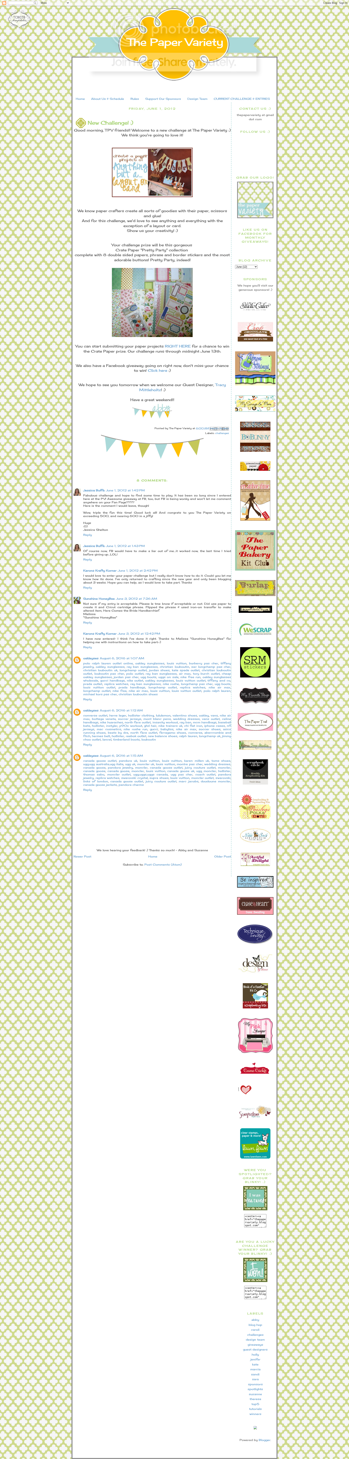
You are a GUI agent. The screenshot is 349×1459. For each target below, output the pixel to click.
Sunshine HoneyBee (99, 598)
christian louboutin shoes (138, 694)
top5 (255, 1404)
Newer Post (82, 856)
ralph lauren (188, 736)
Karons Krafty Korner (100, 570)
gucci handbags (112, 680)
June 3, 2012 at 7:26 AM (136, 598)
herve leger (117, 715)
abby (255, 1319)
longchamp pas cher (197, 684)
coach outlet (205, 774)
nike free (119, 690)
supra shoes (159, 778)
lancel (106, 739)
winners (255, 1414)
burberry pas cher (203, 663)
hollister (98, 725)
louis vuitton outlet (191, 680)
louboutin (148, 739)
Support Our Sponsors (163, 98)
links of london (95, 781)
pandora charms (131, 784)
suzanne (255, 1394)
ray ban (185, 722)
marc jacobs (188, 781)
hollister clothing (141, 715)
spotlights (255, 1389)
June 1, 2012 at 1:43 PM (125, 546)
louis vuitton (177, 663)
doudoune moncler (215, 781)
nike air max (219, 687)
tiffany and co (218, 680)
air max (185, 673)
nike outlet (135, 680)
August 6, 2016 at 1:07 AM (122, 658)
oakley (204, 715)
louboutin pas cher (109, 673)
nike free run (190, 677)
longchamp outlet (133, 670)
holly (255, 1354)
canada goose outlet (100, 760)
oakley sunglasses (149, 663)
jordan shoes (159, 670)
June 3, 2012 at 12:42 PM (139, 633)
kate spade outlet (186, 670)
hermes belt (101, 736)
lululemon (163, 715)
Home (80, 98)
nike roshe (171, 684)
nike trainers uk (170, 725)
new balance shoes (162, 736)
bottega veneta (104, 719)
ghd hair (150, 725)
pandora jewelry (120, 767)
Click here (157, 370)
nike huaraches (111, 722)
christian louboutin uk (100, 670)
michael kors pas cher (100, 694)
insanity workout (165, 722)
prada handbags (132, 687)
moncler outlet (119, 774)
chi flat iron (193, 725)
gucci (154, 729)
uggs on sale (168, 677)
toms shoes (220, 760)
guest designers (255, 1349)
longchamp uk (209, 736)
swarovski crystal (134, 778)
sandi (255, 1374)
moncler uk (145, 764)
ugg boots (149, 677)
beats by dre (118, 732)
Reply (87, 534)
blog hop (255, 1324)
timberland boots (126, 739)
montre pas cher (189, 764)
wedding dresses (186, 719)
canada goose (94, 767)
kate (255, 1364)
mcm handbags (205, 722)
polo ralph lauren (217, 690)
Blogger (264, 1440)
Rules (134, 98)
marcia (255, 1369)
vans (214, 715)
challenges (222, 433)
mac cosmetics (109, 729)
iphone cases (214, 725)
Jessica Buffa (94, 490)
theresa (255, 1399)
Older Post (222, 856)
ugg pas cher (182, 774)
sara (255, 1379)
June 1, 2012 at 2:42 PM (138, 570)
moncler (141, 767)
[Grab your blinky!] (255, 1209)
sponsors (255, 1384)
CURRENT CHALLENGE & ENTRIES (242, 98)
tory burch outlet (206, 673)
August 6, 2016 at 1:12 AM (121, 710)
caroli (255, 1329)
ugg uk (130, 764)
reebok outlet (136, 736)
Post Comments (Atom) (163, 864)
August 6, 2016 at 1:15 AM (121, 755)
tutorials (255, 1409)
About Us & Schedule (107, 98)
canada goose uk (180, 771)
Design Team (197, 98)
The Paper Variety (175, 42)
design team (255, 1339)
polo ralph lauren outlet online (108, 663)
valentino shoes (184, 715)
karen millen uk (196, 760)
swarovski (222, 778)
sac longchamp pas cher (210, 666)
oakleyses (91, 658)
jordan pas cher (126, 677)
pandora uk (128, 760)
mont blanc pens (157, 719)
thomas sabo (93, 774)
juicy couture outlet (200, 767)
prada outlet (92, 684)
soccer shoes (209, 729)
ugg (199, 771)
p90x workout (130, 725)
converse (195, 732)
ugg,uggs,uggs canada (150, 774)
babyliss (167, 729)
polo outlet (135, 673)
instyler (112, 725)
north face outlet (138, 722)
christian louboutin (174, 666)
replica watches (116, 684)
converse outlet (95, 715)
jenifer (255, 1359)
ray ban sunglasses (142, 666)
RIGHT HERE (178, 346)
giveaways (255, 1344)
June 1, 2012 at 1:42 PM (125, 490)
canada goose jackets (100, 784)
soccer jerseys (129, 719)
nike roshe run (135, 729)
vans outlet (211, 719)
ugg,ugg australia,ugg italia (103, 764)
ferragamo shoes (172, 732)
